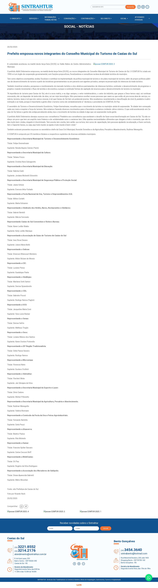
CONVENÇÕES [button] (69, 19)
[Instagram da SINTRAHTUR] (143, 7)
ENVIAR (105, 528)
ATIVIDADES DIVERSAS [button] (139, 18)
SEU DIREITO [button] (105, 19)
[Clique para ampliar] (122, 64)
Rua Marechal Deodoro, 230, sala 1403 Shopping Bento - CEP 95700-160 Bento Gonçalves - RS (135, 560)
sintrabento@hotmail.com (134, 553)
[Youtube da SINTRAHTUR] (147, 7)
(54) (25, 546)
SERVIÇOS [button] (33, 19)
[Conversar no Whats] (148, 577)
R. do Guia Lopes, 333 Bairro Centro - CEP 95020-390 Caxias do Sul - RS (25, 561)
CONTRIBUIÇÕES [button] (87, 19)
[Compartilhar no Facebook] (26, 506)
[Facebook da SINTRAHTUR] (139, 7)
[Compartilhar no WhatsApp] (21, 506)
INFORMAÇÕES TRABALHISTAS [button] (51, 18)
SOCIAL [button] (123, 19)
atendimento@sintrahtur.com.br (30, 554)
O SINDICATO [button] (15, 19)
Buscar (129, 7)
